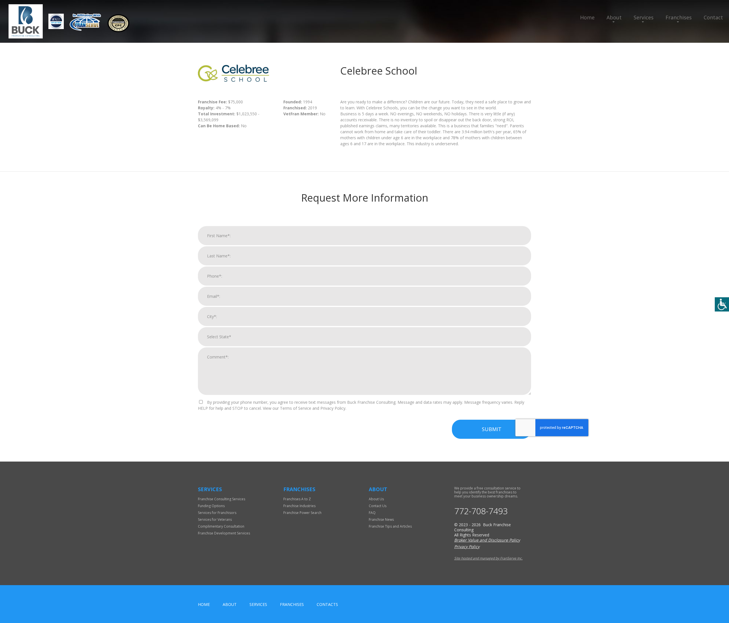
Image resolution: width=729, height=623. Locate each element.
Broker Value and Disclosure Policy (487, 540)
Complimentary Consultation (221, 526)
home (204, 604)
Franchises (678, 17)
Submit (491, 429)
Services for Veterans (215, 519)
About (614, 17)
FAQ (372, 512)
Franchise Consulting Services (221, 499)
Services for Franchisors (217, 512)
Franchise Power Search (302, 512)
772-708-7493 (481, 511)
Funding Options (211, 505)
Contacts (327, 604)
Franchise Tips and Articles (390, 526)
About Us (376, 499)
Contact (713, 17)
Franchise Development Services (224, 533)
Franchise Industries (299, 505)
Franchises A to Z (297, 499)
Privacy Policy (467, 546)
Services (644, 17)
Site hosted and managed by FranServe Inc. (488, 558)
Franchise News (381, 519)
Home (587, 17)
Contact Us (377, 505)
